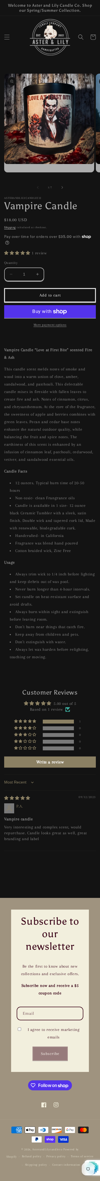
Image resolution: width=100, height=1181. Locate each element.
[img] (17, 798)
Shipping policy (36, 1164)
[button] (7, 37)
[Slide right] (62, 187)
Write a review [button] (50, 762)
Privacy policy (56, 1156)
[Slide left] (38, 187)
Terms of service (82, 1156)
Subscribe (50, 1053)
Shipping (10, 227)
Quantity (11, 263)
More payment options (50, 325)
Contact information (66, 1164)
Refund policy (31, 1156)
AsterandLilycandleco (47, 1149)
